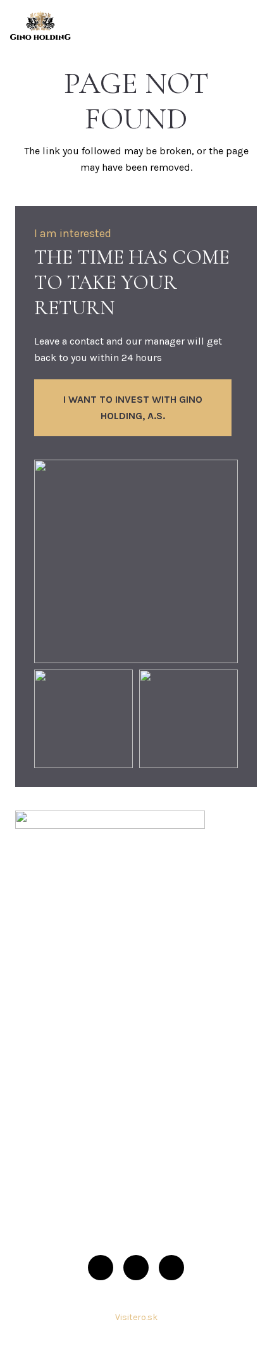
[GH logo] (40, 25)
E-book (31, 1080)
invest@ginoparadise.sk (106, 926)
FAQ (23, 1107)
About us (36, 1026)
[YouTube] (171, 1267)
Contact (33, 1160)
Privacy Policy (46, 1229)
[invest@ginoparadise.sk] (33, 927)
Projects (34, 1053)
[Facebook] (100, 1267)
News (27, 1133)
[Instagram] (136, 1267)
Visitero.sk (136, 1317)
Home (28, 999)
